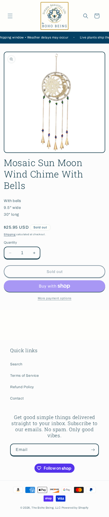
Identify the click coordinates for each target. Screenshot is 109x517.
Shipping (10, 234)
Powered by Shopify (75, 507)
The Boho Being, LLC (46, 507)
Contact (17, 398)
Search (16, 364)
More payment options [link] (54, 298)
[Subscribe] (92, 450)
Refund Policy (22, 387)
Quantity (10, 242)
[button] (10, 16)
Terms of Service (24, 375)
